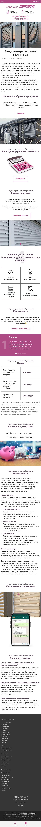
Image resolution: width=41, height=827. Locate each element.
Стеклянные (5, 785)
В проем (3, 752)
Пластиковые (5, 781)
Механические (5, 760)
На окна (3, 742)
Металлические (6, 779)
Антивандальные (6, 750)
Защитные (4, 758)
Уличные (4, 768)
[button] (19, 142)
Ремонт (3, 790)
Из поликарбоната (7, 777)
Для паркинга (5, 734)
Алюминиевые (5, 775)
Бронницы (36, 1)
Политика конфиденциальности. (26, 812)
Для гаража (5, 728)
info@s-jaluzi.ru (20, 803)
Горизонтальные (6, 756)
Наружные (4, 762)
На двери (4, 740)
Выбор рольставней (7, 719)
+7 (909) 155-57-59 (20, 19)
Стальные (4, 783)
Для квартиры (5, 732)
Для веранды (5, 726)
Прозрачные (5, 764)
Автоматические (6, 748)
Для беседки (5, 724)
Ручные (3, 766)
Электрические (6, 770)
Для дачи (4, 730)
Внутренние (4, 754)
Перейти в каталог (20, 215)
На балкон (4, 738)
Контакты (20, 806)
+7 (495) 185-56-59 (20, 16)
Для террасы (5, 736)
